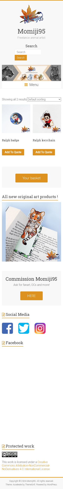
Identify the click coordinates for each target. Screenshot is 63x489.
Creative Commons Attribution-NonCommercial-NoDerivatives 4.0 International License (26, 465)
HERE (31, 296)
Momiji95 (31, 31)
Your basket (31, 178)
